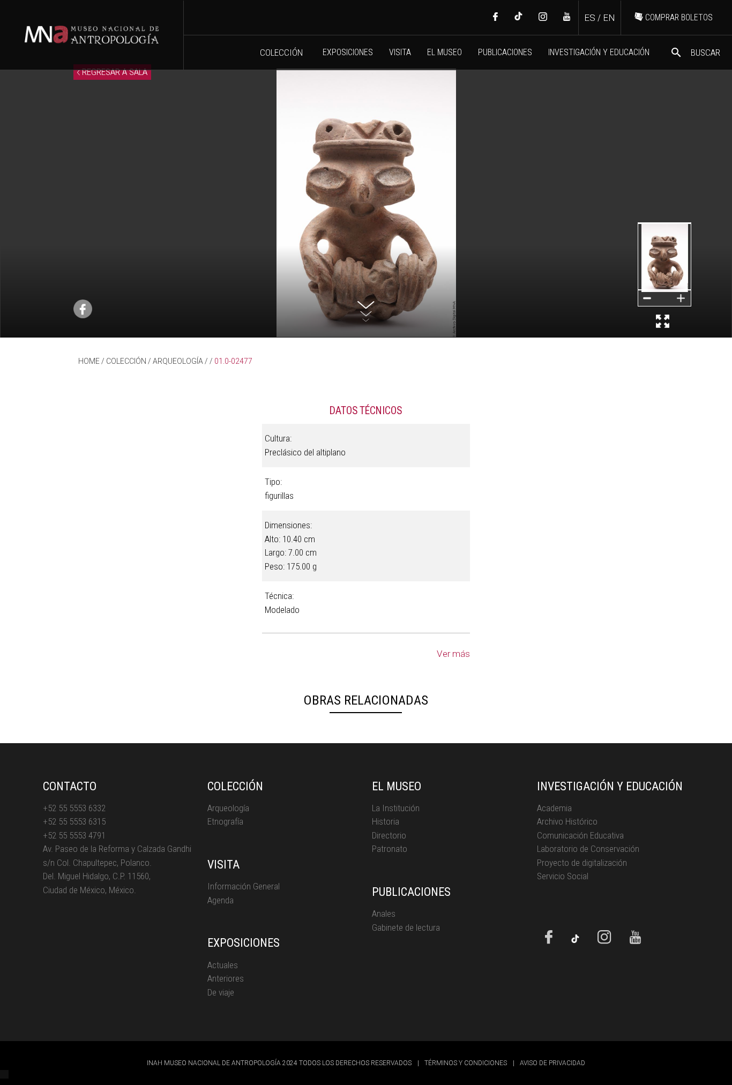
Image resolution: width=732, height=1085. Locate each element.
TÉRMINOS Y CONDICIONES (465, 1063)
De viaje (220, 992)
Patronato (389, 848)
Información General (243, 886)
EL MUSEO (444, 52)
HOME (89, 361)
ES (589, 17)
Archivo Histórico (567, 821)
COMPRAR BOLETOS (678, 17)
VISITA (400, 52)
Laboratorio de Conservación (588, 848)
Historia (385, 821)
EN (609, 17)
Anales (383, 913)
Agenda (220, 900)
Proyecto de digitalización (582, 862)
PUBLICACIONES (505, 52)
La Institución (396, 808)
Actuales (222, 965)
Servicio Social (562, 876)
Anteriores (225, 978)
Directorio (389, 835)
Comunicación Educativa (580, 835)
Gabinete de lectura (406, 927)
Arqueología (228, 808)
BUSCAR (695, 52)
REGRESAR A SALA (113, 71)
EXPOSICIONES (348, 52)
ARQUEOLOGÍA (178, 361)
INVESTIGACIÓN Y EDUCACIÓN (598, 52)
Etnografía (225, 821)
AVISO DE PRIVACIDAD (552, 1063)
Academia (554, 808)
